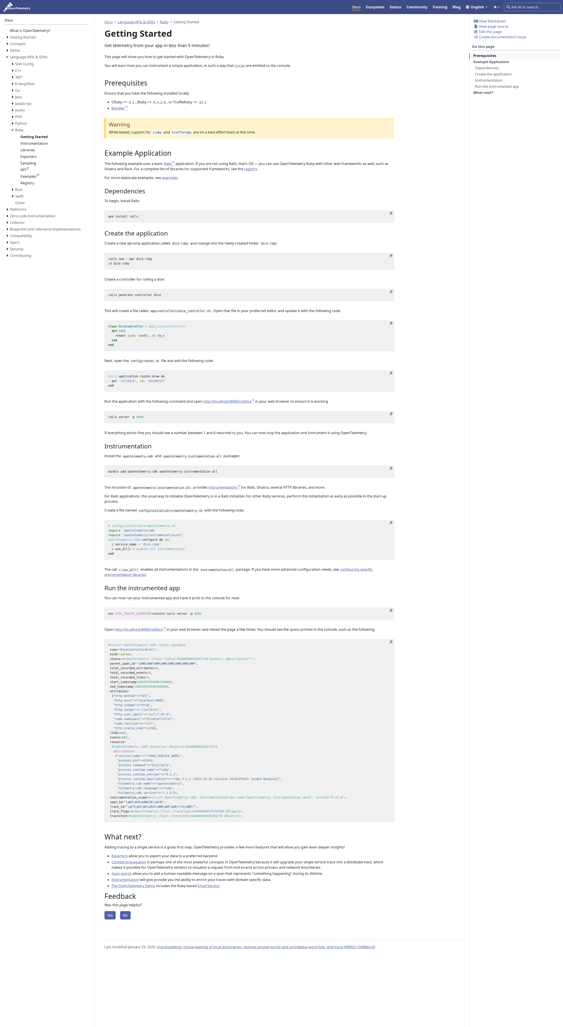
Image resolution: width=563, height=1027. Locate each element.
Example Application (491, 61)
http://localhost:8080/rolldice (227, 401)
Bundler (118, 108)
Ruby (164, 22)
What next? (483, 92)
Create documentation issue (502, 37)
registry (250, 168)
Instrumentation (489, 80)
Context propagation (129, 862)
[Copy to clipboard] (391, 213)
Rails (168, 163)
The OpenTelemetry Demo (133, 885)
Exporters (120, 855)
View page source (493, 26)
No (125, 915)
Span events (122, 873)
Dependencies (487, 68)
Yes (110, 915)
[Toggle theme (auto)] (496, 7)
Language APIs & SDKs (136, 22)
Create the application (493, 74)
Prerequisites (484, 55)
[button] (476, 7)
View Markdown (492, 21)
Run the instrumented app (497, 86)
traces (240, 65)
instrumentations (223, 487)
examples (170, 177)
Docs (108, 22)
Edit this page (490, 31)
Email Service (208, 885)
